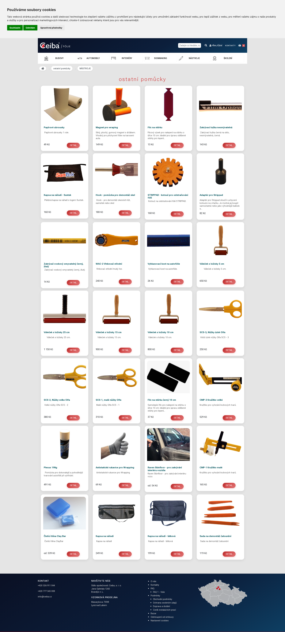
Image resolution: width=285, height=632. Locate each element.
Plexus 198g (50, 467)
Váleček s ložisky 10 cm (161, 332)
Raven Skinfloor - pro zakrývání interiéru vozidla (165, 469)
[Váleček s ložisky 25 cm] (64, 309)
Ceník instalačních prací (164, 610)
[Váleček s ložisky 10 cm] (168, 309)
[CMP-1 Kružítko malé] (220, 444)
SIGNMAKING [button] (160, 58)
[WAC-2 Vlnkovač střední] (116, 241)
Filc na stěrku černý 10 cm (162, 400)
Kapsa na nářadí (105, 536)
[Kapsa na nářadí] (116, 513)
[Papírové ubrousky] (64, 104)
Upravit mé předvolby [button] (51, 27)
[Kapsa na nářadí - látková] (168, 513)
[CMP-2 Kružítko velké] (220, 377)
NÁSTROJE (85, 68)
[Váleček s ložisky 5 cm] (220, 241)
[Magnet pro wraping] (116, 104)
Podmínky (155, 595)
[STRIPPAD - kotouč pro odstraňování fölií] (168, 172)
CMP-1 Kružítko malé (211, 467)
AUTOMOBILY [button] (93, 58)
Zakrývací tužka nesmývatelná (216, 127)
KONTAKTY (230, 45)
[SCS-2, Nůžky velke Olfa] (64, 377)
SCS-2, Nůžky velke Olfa (57, 400)
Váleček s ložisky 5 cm (212, 264)
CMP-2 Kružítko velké (211, 400)
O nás (153, 581)
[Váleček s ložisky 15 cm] (116, 309)
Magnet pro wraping (107, 127)
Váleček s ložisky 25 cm (57, 332)
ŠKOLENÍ (228, 58)
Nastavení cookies (160, 620)
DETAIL (73, 145)
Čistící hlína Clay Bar (55, 536)
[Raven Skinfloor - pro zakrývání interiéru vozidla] (168, 444)
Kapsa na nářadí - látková (161, 536)
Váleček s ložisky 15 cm (109, 332)
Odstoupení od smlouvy (162, 617)
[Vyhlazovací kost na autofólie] (168, 241)
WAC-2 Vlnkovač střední (109, 264)
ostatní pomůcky (61, 68)
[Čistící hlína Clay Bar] (64, 513)
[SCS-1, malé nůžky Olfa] (116, 377)
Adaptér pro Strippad (211, 195)
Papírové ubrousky (54, 127)
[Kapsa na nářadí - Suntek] (64, 172)
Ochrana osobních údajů (165, 603)
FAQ (152, 588)
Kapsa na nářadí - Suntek (57, 195)
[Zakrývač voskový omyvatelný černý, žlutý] (64, 241)
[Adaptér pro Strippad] (220, 172)
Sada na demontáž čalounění (215, 536)
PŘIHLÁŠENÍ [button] (216, 45)
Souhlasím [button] (15, 27)
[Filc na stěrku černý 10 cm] (168, 377)
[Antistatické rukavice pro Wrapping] (116, 444)
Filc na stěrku (155, 127)
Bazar (153, 613)
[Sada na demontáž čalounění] (220, 513)
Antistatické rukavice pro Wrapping (115, 467)
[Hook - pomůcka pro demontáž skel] (116, 172)
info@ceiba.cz (45, 596)
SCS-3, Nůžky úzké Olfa (212, 332)
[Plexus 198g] (64, 444)
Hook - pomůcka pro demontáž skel (115, 195)
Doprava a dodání (161, 606)
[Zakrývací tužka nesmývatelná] (220, 104)
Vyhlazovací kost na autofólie (164, 264)
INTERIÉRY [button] (127, 58)
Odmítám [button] (30, 27)
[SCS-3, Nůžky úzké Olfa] (220, 309)
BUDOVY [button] (59, 58)
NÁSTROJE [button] (194, 58)
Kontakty (155, 585)
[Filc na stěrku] (168, 104)
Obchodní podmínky (162, 599)
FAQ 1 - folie (159, 592)
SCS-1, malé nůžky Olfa (108, 400)
